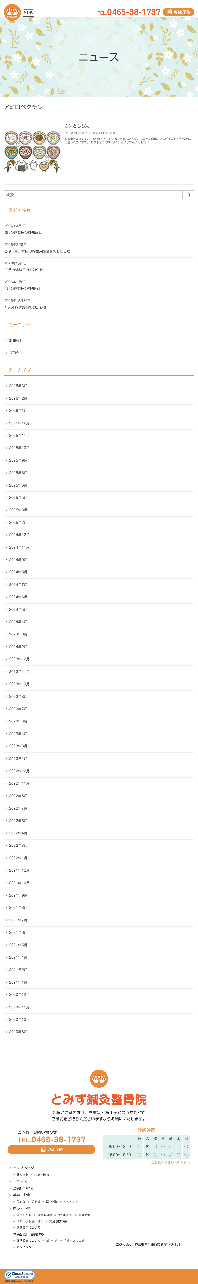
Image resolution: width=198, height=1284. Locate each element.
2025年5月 (18, 497)
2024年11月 (19, 547)
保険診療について (29, 1240)
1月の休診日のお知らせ (23, 288)
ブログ (14, 353)
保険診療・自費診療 (28, 1234)
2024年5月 (18, 609)
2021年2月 (18, 969)
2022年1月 (18, 858)
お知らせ (16, 340)
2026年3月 (18, 385)
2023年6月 (18, 721)
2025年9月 (18, 460)
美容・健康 (21, 1195)
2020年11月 (19, 1007)
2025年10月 (19, 448)
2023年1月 (18, 758)
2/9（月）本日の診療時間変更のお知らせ (37, 251)
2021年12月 (19, 870)
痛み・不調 (21, 1208)
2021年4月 (18, 957)
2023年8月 (18, 696)
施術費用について (29, 1227)
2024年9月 (18, 560)
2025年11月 (19, 435)
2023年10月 (19, 684)
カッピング (71, 1201)
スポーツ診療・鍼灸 (30, 1221)
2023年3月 (18, 746)
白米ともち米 (77, 126)
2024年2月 (18, 647)
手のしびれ (65, 1215)
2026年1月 (18, 410)
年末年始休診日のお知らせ (26, 307)
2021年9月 (18, 895)
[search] (188, 194)
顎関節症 (84, 1215)
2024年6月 (18, 597)
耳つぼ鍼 (52, 1201)
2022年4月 (18, 833)
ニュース (20, 1181)
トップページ (23, 1168)
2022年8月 (18, 796)
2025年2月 (18, 522)
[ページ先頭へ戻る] (128, 1259)
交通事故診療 (58, 1221)
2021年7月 (18, 920)
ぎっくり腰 (24, 1215)
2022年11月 (19, 783)
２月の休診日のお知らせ (24, 270)
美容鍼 (21, 1201)
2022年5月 (18, 821)
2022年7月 (18, 808)
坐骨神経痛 (44, 1215)
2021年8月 (18, 907)
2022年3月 (18, 845)
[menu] (28, 12)
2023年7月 (18, 709)
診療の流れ (41, 1174)
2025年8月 (18, 472)
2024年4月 (18, 622)
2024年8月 (18, 572)
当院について (23, 1188)
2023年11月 (19, 671)
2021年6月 (18, 932)
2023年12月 (19, 659)
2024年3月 (18, 634)
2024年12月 (19, 535)
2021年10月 (19, 883)
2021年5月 (18, 945)
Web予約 (182, 12)
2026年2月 (18, 398)
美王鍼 (35, 1201)
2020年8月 (18, 1032)
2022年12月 (19, 771)
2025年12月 (19, 423)
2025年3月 (18, 510)
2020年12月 (19, 994)
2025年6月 (18, 485)
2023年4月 (18, 734)
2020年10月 (19, 1019)
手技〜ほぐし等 (74, 1240)
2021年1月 (18, 982)
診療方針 (23, 1174)
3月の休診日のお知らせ (23, 232)
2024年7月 (18, 584)
